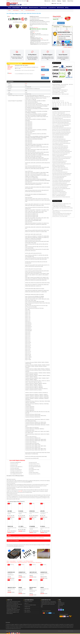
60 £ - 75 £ (58, 102)
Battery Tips (60, 605)
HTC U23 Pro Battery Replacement (58, 137)
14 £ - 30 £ (58, 100)
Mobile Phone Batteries (33, 7)
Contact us (67, 30)
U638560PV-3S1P (22, 572)
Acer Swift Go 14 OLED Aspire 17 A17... (35, 465)
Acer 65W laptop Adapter (30, 10)
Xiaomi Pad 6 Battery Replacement (58, 136)
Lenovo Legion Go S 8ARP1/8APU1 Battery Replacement (61, 180)
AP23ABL (20, 587)
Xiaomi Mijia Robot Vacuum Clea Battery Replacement (61, 188)
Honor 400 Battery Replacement (57, 118)
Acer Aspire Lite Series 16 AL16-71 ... (34, 463)
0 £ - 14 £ (53, 100)
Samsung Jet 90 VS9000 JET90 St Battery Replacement (61, 132)
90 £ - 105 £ (67, 102)
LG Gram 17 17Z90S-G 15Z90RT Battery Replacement (61, 114)
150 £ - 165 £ (69, 103)
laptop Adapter (16, 10)
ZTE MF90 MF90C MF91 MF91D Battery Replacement (61, 152)
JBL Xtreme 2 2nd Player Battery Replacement (59, 172)
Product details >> (68, 47)
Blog (67, 7)
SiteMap (59, 601)
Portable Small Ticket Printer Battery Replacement (60, 122)
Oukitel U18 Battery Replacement (57, 144)
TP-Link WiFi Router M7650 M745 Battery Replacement (61, 111)
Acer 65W (20, 491)
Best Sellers (27, 610)
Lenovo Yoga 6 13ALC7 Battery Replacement (59, 187)
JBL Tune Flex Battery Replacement (58, 177)
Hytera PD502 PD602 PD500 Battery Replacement (60, 134)
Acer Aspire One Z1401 (14, 465)
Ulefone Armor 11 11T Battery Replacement (59, 192)
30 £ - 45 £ (62, 100)
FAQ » (42, 606)
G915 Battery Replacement (56, 88)
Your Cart (54, 3)
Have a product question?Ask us (59, 25)
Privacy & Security (28, 601)
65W (41, 38)
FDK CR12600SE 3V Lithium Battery (58, 92)
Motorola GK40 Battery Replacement (58, 87)
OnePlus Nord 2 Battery (56, 91)
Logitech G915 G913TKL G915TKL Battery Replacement (61, 163)
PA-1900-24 (42, 526)
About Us (26, 603)
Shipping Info (27, 608)
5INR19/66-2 (71, 84)
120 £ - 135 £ (59, 103)
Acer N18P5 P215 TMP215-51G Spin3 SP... (17, 472)
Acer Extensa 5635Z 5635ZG (15, 468)
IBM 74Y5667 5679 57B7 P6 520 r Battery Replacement (61, 130)
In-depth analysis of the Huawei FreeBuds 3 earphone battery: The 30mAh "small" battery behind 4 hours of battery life (62, 208)
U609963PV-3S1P (43, 572)
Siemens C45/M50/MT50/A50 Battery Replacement (60, 133)
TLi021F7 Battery (64, 91)
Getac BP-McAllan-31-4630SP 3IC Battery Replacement (61, 181)
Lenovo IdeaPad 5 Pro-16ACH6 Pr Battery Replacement (61, 143)
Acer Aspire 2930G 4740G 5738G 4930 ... (35, 466)
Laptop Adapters (16, 7)
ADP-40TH (42, 511)
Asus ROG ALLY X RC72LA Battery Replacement (60, 141)
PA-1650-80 (21, 511)
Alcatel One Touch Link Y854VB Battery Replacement (61, 150)
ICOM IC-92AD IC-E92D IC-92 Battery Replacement (60, 169)
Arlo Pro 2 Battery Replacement (57, 170)
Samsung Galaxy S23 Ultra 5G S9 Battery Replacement (61, 196)
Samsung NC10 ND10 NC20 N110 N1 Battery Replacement (61, 173)
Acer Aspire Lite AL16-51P (33, 462)
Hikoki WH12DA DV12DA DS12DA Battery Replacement (61, 158)
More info (45, 70)
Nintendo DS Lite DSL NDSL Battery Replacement (60, 185)
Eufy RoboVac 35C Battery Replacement (59, 162)
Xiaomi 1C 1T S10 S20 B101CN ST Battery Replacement (61, 123)
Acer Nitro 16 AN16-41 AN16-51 (33, 472)
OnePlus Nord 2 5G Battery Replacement (59, 85)
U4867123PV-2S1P (33, 572)
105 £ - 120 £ (54, 103)
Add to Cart (61, 23)
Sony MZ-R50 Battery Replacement (58, 126)
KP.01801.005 (32, 511)
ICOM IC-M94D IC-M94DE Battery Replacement (59, 148)
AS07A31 (42, 587)
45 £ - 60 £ (54, 102)
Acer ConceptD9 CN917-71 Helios (34, 469)
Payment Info (27, 606)
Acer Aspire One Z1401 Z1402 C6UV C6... (17, 466)
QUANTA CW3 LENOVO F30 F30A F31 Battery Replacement (62, 151)
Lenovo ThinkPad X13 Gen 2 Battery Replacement (60, 125)
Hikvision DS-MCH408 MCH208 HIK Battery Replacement (61, 121)
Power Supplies (25, 7)
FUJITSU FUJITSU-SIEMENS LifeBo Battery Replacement (61, 115)
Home (10, 7)
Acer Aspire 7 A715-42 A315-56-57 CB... (16, 469)
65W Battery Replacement (28, 63)
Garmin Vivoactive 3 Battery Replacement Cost (60, 89)
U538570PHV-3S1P (11, 572)
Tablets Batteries (43, 7)
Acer (22, 10)
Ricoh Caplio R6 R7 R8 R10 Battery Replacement (60, 147)
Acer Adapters (20, 561)
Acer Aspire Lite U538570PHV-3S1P (16, 462)
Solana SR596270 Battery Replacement (58, 166)
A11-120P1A (21, 526)
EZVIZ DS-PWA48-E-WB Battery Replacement (59, 183)
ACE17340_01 (35, 27)
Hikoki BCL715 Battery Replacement (58, 155)
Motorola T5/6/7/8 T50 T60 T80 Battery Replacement (61, 129)
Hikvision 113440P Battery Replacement (58, 195)
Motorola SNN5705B (64, 84)
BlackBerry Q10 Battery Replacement (58, 165)
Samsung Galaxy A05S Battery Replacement (59, 161)
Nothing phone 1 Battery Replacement (58, 112)
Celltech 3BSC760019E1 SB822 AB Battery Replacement (61, 174)
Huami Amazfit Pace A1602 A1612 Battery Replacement (61, 119)
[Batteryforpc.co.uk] (14, 3)
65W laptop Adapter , (10, 537)
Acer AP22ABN (31, 468)
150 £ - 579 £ (54, 106)
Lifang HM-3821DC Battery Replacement (59, 139)
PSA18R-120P (10, 526)
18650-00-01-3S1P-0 (12, 587)
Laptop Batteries (52, 7)
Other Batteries (61, 7)
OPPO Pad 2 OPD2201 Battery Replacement (59, 176)
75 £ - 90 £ (62, 102)
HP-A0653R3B (32, 526)
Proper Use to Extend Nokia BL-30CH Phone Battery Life (62, 213)
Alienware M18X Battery (56, 84)
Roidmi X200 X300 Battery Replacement (58, 191)
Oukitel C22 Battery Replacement (57, 159)
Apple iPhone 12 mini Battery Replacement (59, 194)
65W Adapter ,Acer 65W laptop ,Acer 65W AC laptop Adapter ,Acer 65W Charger (29, 537)
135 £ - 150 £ (64, 103)
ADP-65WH (10, 511)
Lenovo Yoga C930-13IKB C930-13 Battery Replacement (61, 140)
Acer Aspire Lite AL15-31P (14, 463)
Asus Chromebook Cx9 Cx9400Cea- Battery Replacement (61, 184)
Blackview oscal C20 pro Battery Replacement (59, 154)
